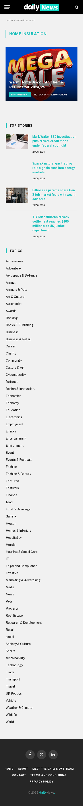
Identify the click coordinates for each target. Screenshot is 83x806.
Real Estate (14, 615)
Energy (11, 431)
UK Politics (14, 693)
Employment (14, 424)
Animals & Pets (16, 289)
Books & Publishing (19, 325)
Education (13, 410)
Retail (10, 630)
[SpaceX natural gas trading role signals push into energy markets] (17, 168)
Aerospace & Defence (21, 275)
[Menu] (7, 7)
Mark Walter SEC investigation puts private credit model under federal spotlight (54, 141)
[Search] (76, 7)
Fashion (11, 467)
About (23, 768)
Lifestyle (12, 573)
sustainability (15, 658)
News (10, 594)
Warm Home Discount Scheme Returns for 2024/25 (36, 84)
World (10, 722)
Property (12, 608)
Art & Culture (15, 296)
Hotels (10, 544)
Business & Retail (18, 339)
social (10, 637)
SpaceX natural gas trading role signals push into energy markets (53, 168)
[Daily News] (41, 7)
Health (10, 523)
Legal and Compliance (21, 566)
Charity (11, 353)
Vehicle (11, 700)
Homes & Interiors (18, 530)
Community (14, 360)
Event (10, 452)
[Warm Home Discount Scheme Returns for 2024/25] (41, 74)
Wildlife (11, 715)
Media (10, 587)
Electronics (14, 417)
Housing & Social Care (22, 552)
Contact (19, 775)
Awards (11, 311)
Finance (11, 495)
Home (9, 20)
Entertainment (16, 438)
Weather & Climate (19, 707)
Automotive (14, 304)
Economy (12, 403)
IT (7, 559)
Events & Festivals (19, 459)
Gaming (11, 516)
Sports (10, 651)
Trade (10, 672)
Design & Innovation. (20, 389)
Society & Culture (18, 644)
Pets (9, 601)
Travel (10, 686)
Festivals (12, 488)
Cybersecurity (16, 374)
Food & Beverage (18, 509)
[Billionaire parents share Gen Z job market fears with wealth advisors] (17, 195)
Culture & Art (15, 367)
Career (10, 346)
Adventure (13, 268)
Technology (14, 665)
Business (12, 332)
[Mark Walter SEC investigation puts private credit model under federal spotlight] (17, 141)
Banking (12, 318)
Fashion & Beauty (18, 474)
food (9, 502)
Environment (15, 445)
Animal (10, 282)
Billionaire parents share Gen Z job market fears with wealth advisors (54, 194)
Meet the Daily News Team (53, 768)
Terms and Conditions (48, 775)
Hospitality (13, 537)
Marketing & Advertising (23, 580)
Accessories (14, 261)
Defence (12, 382)
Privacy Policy (42, 781)
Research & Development (24, 622)
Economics (13, 396)
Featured (12, 481)
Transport (13, 679)
